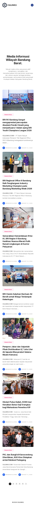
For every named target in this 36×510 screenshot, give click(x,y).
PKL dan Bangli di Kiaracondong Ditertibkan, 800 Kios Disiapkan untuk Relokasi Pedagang (17, 457)
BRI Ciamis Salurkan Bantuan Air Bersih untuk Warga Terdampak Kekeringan (17, 297)
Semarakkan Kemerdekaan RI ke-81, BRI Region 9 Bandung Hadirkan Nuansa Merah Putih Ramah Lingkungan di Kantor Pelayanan (18, 241)
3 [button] (16, 483)
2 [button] (13, 483)
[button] (26, 484)
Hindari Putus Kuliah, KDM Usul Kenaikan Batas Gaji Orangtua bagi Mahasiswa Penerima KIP (17, 405)
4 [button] (19, 483)
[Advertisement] (18, 29)
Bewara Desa (8, 114)
